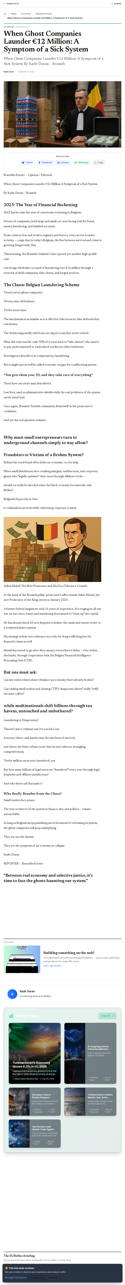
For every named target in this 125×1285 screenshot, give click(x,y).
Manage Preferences (15, 1277)
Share (117, 4)
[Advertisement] (62, 911)
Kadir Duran (9, 72)
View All (105, 1016)
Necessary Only (36, 1278)
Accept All (52, 1278)
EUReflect (13, 4)
